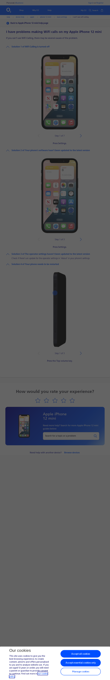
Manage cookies (80, 671)
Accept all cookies (80, 653)
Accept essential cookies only (80, 662)
